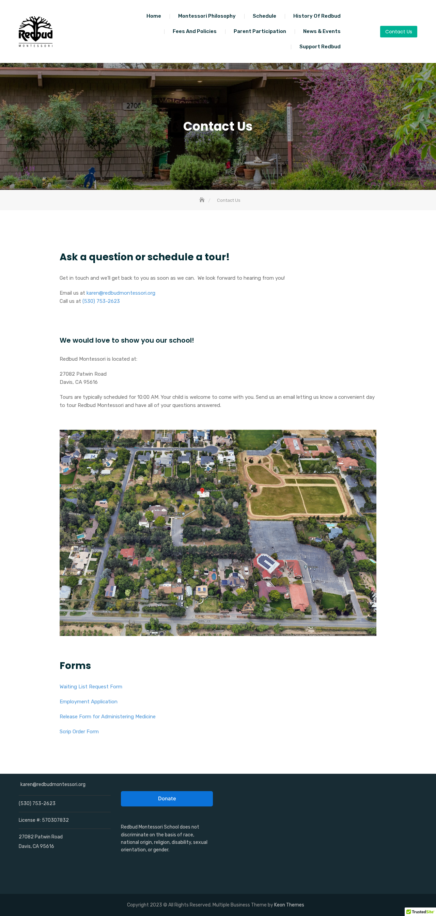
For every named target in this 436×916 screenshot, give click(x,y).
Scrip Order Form (79, 732)
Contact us (398, 31)
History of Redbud (317, 16)
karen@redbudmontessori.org (121, 293)
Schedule (264, 16)
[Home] (202, 200)
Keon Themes (289, 905)
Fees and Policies (195, 31)
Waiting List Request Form (91, 687)
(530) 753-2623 (101, 301)
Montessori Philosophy (207, 16)
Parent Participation (260, 31)
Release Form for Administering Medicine (108, 717)
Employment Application (89, 702)
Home (153, 16)
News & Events (322, 31)
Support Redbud (320, 47)
